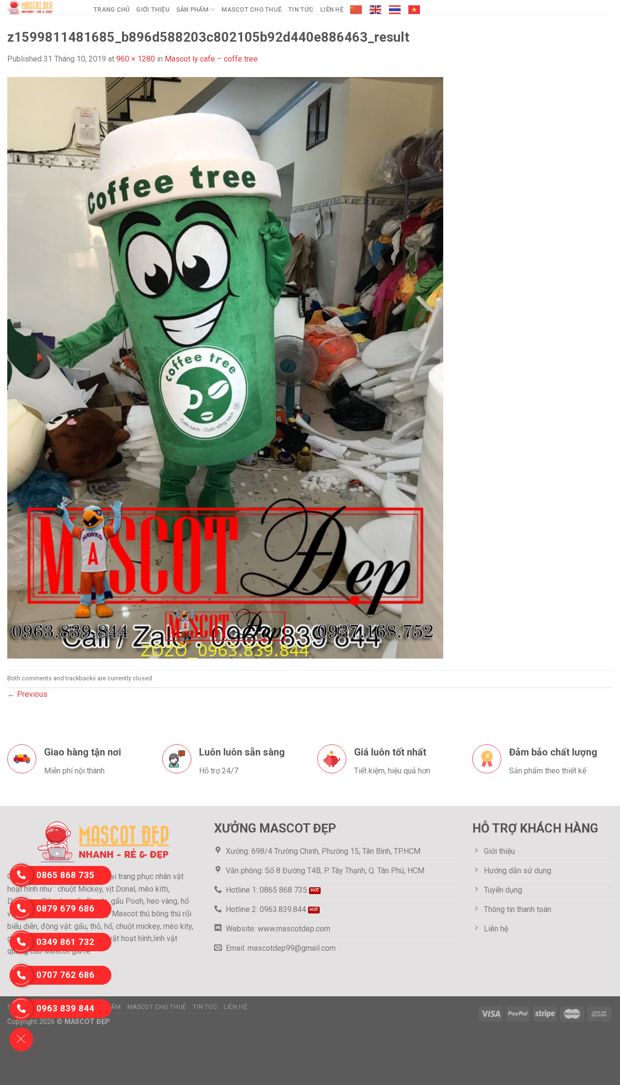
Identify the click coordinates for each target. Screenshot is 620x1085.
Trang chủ (111, 9)
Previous (27, 694)
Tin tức (300, 9)
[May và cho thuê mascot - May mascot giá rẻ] (43, 7)
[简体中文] (356, 9)
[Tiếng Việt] (414, 9)
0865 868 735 (65, 875)
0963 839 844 (65, 1008)
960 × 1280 (135, 58)
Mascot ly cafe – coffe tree (211, 58)
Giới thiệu (153, 9)
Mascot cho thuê (251, 9)
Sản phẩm (192, 9)
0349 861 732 (65, 942)
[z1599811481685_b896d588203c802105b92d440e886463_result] (225, 367)
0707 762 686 (65, 975)
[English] (376, 9)
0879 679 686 (65, 908)
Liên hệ (331, 9)
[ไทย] (395, 9)
